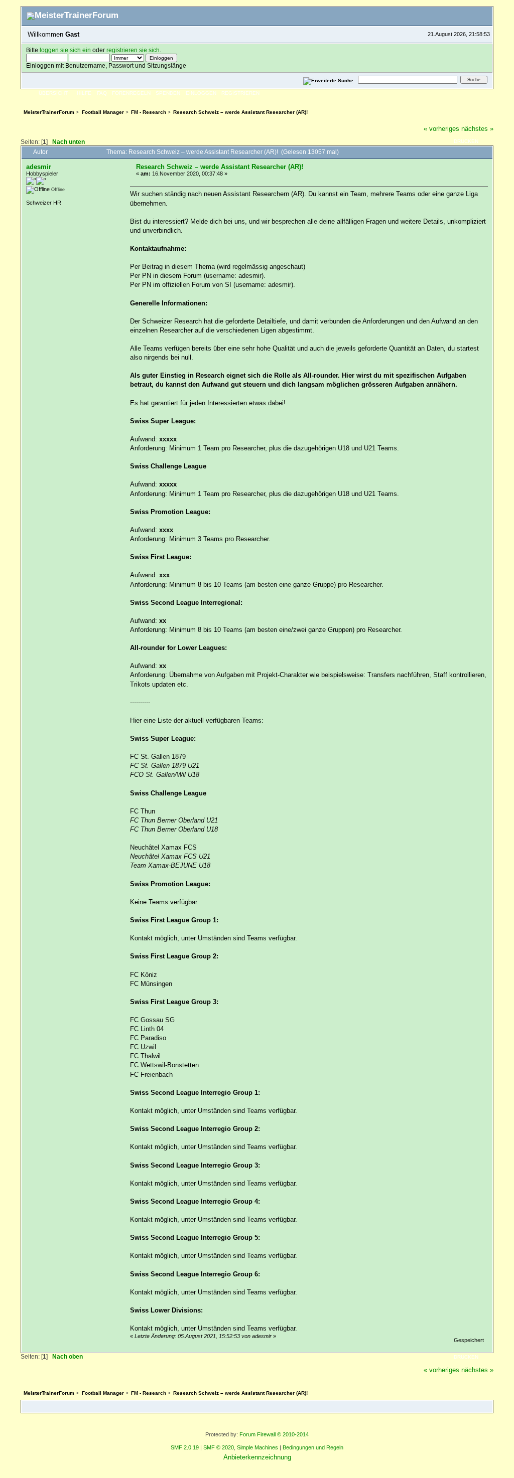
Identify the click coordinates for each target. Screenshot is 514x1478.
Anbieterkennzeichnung (257, 1457)
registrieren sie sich (133, 50)
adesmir (38, 167)
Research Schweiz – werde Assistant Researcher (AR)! (219, 167)
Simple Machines (257, 1447)
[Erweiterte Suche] (328, 79)
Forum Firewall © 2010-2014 (274, 1434)
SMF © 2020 (218, 1447)
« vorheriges (441, 128)
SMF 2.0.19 (185, 1447)
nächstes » (477, 128)
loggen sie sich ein (65, 50)
